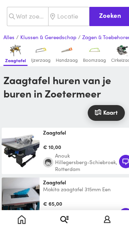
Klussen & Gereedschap (48, 37)
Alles (8, 37)
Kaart (110, 112)
